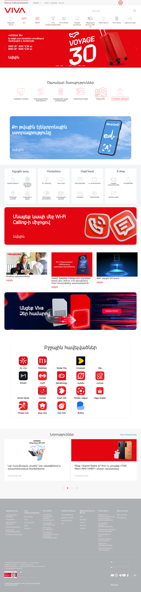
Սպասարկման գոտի (104, 535)
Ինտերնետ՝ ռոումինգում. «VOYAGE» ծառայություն (48, 517)
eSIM (25, 525)
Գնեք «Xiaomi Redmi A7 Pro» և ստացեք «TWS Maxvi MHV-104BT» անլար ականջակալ (101, 467)
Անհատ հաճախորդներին (16, 3)
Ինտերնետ (10, 519)
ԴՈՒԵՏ (82, 522)
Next (77, 488)
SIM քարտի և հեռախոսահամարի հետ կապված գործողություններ (106, 517)
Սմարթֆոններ (67, 515)
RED (81, 517)
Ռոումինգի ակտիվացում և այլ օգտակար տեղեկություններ (50, 535)
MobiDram (27, 528)
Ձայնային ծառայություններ (13, 531)
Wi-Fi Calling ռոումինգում (48, 528)
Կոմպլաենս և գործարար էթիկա (15, 562)
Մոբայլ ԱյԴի (29, 522)
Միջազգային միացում (11, 523)
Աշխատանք (122, 511)
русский (61, 3)
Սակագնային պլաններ (11, 515)
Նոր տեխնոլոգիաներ (32, 512)
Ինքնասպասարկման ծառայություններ (107, 530)
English (46, 3)
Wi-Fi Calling (28, 517)
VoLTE (26, 519)
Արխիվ (82, 528)
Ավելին (36, 3)
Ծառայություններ (13, 527)
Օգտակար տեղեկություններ (105, 544)
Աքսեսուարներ (67, 518)
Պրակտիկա (122, 518)
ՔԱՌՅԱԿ (83, 519)
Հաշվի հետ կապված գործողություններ (105, 524)
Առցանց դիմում (111, 311)
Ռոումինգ (47, 511)
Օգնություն (103, 511)
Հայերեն (53, 3)
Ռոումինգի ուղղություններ (49, 524)
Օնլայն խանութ (68, 511)
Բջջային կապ (12, 511)
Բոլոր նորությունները (128, 434)
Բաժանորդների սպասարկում (104, 539)
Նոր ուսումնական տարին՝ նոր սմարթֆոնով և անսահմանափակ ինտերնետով (34, 467)
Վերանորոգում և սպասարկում (105, 549)
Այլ (62, 523)
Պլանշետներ (66, 520)
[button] (4, 48)
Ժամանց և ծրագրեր (14, 534)
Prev (63, 488)
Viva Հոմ (83, 525)
